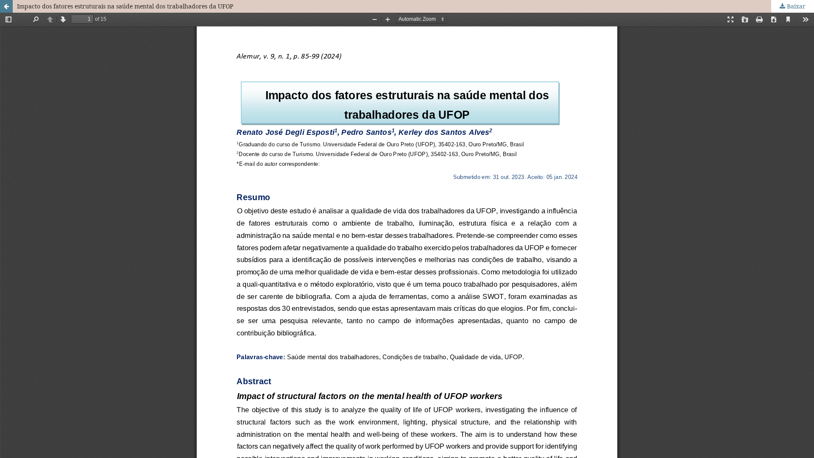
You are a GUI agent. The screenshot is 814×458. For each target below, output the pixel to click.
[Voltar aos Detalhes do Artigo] (6, 6)
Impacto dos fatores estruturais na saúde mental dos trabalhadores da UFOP (125, 6)
